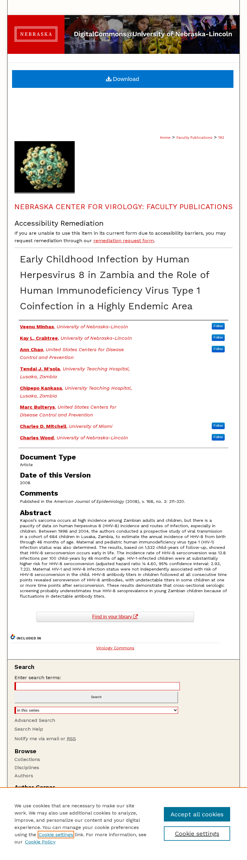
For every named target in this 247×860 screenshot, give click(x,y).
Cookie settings (56, 834)
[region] (123, 823)
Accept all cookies (197, 814)
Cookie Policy (40, 842)
